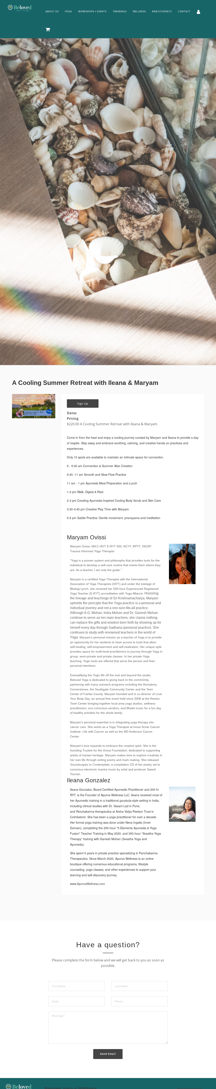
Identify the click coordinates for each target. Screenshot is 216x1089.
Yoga (68, 11)
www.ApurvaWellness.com (87, 884)
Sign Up (82, 403)
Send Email (108, 1054)
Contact (184, 11)
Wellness (139, 11)
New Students (162, 11)
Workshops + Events (92, 11)
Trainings (120, 11)
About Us (52, 11)
